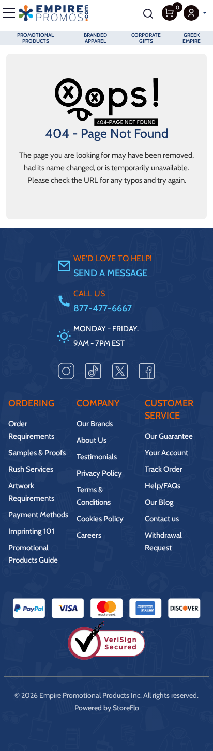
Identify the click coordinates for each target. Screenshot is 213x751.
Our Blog (159, 502)
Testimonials (97, 456)
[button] (195, 13)
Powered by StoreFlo (106, 707)
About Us (91, 440)
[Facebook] (147, 370)
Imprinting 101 (31, 531)
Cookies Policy (100, 518)
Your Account (166, 452)
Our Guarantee (169, 436)
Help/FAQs (162, 485)
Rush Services (30, 469)
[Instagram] (66, 370)
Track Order (163, 469)
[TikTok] (93, 370)
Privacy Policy (99, 473)
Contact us (162, 518)
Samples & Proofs (37, 452)
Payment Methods (38, 514)
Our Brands (95, 423)
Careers (89, 535)
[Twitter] (120, 370)
